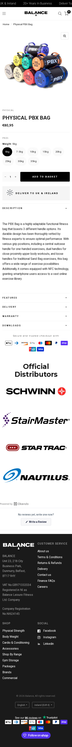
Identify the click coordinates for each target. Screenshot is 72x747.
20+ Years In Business (33, 3)
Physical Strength (13, 630)
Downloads (11, 325)
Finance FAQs (46, 581)
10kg (33, 151)
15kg (46, 151)
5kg (7, 151)
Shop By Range (12, 654)
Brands (6, 672)
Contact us (44, 575)
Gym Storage (10, 660)
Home (6, 24)
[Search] (60, 13)
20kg (58, 151)
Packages (8, 666)
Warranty (10, 316)
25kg (8, 161)
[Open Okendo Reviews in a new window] (14, 504)
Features (9, 297)
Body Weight (10, 636)
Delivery (9, 306)
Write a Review (38, 523)
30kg (21, 161)
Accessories (10, 648)
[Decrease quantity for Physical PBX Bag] (5, 176)
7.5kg (19, 151)
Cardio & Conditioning (15, 642)
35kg (34, 161)
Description (12, 208)
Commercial (9, 678)
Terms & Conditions (49, 557)
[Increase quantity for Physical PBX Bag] (15, 176)
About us (43, 551)
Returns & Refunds (49, 563)
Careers (42, 587)
